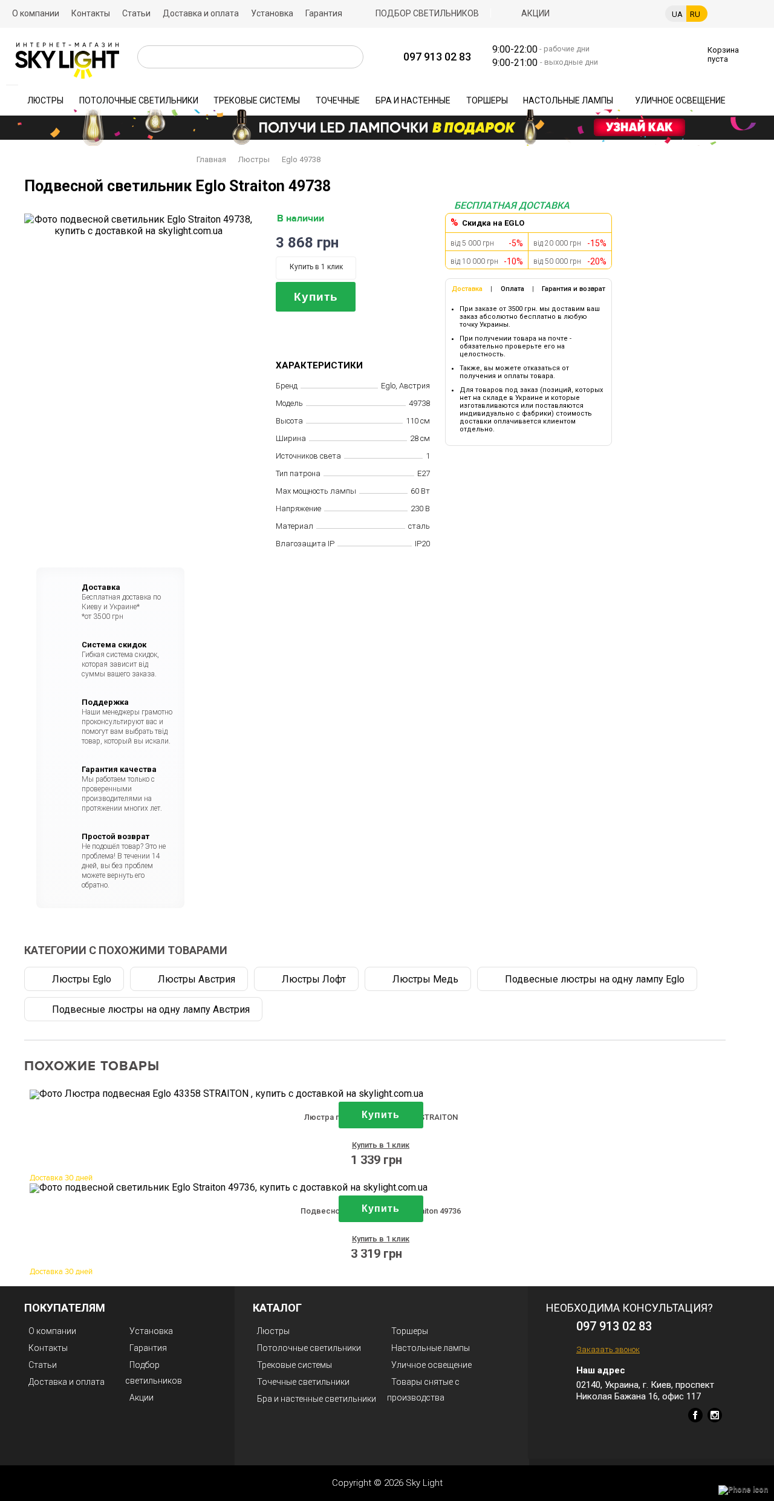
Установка (272, 13)
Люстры (45, 100)
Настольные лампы (568, 100)
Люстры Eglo (81, 979)
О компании (35, 13)
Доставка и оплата (201, 13)
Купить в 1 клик (316, 267)
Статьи (136, 13)
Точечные (338, 100)
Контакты (90, 13)
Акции (535, 13)
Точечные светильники (303, 1382)
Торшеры (487, 100)
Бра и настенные (413, 100)
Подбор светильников (427, 13)
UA (677, 14)
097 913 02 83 (437, 56)
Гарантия (323, 13)
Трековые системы (256, 100)
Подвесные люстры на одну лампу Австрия (151, 1009)
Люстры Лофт (314, 979)
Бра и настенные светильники (316, 1399)
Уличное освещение (680, 100)
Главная (211, 159)
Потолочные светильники (138, 100)
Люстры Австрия (196, 979)
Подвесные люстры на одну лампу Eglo (595, 979)
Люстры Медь (425, 979)
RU (695, 14)
